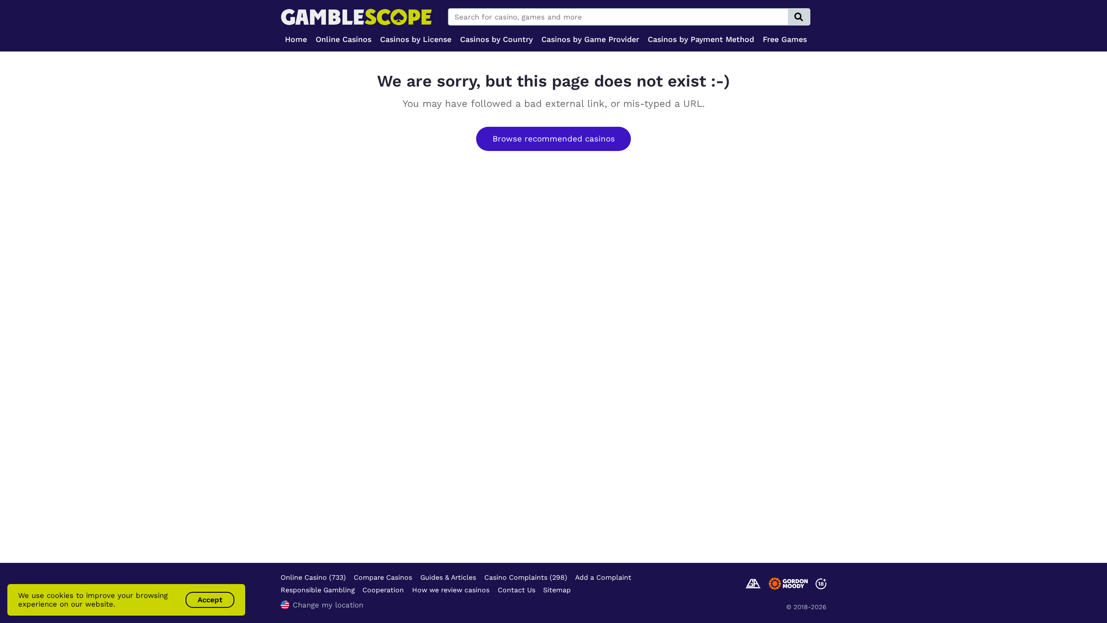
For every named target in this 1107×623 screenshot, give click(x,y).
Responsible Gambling (318, 590)
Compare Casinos (383, 577)
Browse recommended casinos (554, 139)
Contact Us (516, 590)
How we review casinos (451, 590)
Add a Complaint (603, 577)
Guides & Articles (448, 577)
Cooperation (383, 590)
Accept (210, 599)
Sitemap (557, 590)
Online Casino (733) (313, 577)
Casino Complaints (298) (525, 577)
